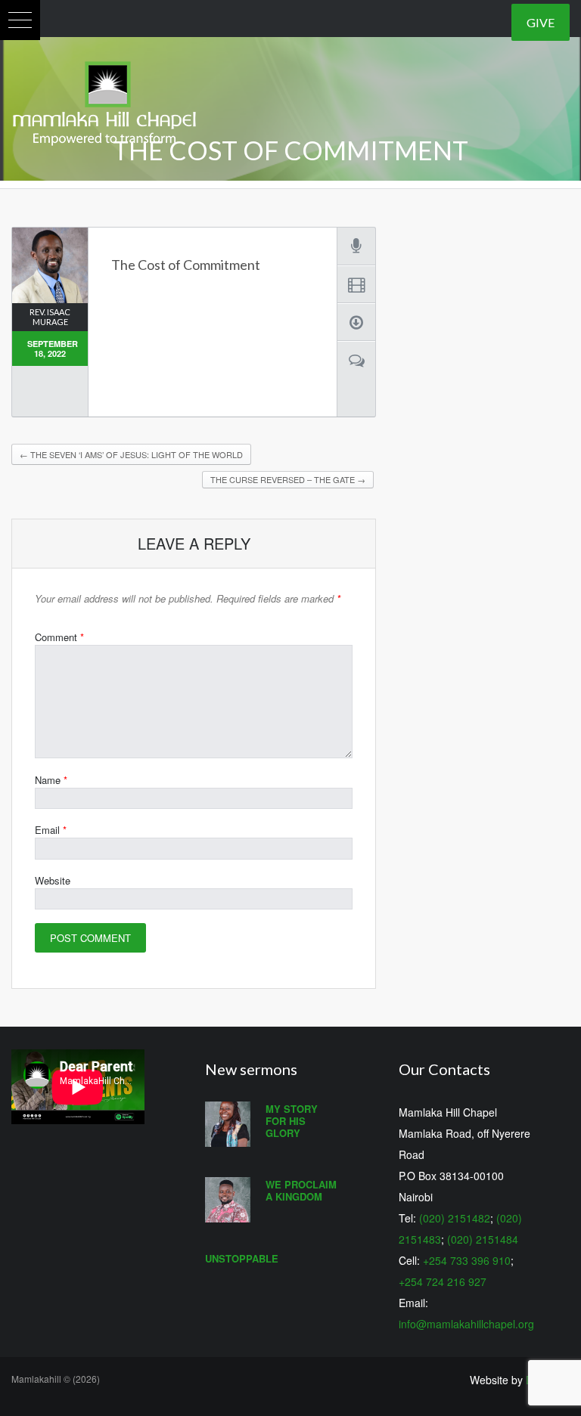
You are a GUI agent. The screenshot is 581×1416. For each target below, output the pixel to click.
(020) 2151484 (482, 1239)
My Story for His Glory (292, 1121)
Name (51, 780)
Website (52, 880)
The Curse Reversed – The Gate (287, 479)
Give (541, 22)
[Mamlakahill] (104, 100)
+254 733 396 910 (467, 1260)
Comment (59, 637)
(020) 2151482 (454, 1217)
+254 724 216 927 (442, 1281)
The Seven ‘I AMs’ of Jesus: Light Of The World (131, 454)
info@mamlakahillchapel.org (466, 1323)
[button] (20, 20)
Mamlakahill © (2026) (55, 1378)
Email (51, 830)
